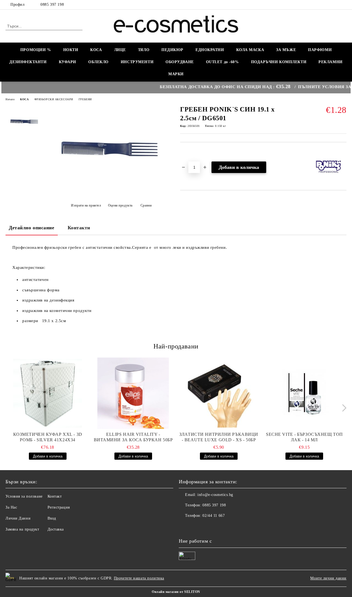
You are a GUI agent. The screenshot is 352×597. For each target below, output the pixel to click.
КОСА (96, 50)
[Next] (342, 408)
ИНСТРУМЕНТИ (137, 62)
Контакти (79, 227)
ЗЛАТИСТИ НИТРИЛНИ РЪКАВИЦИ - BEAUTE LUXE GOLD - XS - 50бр (218, 437)
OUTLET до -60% (222, 62)
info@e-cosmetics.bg (215, 495)
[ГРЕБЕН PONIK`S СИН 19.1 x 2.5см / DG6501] (109, 191)
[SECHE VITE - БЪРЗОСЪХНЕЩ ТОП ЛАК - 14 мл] (304, 393)
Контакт (55, 496)
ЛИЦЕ (120, 50)
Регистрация (59, 507)
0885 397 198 (52, 4)
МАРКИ (176, 74)
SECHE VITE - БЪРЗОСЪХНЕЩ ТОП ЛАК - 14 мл (304, 437)
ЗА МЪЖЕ (286, 50)
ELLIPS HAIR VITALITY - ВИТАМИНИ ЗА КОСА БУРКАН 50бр (133, 437)
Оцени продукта (120, 205)
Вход (52, 518)
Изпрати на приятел (86, 205)
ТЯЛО (143, 50)
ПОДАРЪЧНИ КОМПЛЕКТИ (279, 62)
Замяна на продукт (22, 529)
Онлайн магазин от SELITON (176, 592)
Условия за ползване (24, 496)
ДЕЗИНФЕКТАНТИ (27, 62)
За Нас (11, 507)
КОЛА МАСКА (250, 50)
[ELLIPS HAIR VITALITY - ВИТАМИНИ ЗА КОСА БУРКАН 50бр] (133, 393)
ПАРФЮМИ (320, 50)
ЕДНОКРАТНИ (210, 50)
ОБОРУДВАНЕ (180, 62)
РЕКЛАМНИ (330, 62)
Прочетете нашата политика (139, 578)
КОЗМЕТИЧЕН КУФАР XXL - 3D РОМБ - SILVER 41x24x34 (47, 437)
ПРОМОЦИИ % (35, 50)
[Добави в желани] (191, 151)
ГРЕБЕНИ (85, 99)
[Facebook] (343, 5)
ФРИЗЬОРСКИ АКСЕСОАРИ (53, 99)
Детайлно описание (31, 227)
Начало (10, 99)
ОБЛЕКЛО (98, 62)
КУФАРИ (67, 62)
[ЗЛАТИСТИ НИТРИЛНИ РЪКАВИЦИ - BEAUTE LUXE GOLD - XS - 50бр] (219, 393)
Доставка (56, 529)
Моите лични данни (328, 578)
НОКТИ (70, 50)
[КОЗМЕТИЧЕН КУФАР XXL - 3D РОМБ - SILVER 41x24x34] (47, 393)
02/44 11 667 (213, 516)
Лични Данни (18, 518)
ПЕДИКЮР (172, 50)
